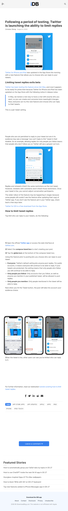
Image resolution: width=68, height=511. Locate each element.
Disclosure (32, 501)
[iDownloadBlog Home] (35, 4)
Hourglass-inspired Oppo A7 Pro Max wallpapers (22, 477)
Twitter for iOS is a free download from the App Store (26, 206)
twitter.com (9, 245)
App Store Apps (19, 404)
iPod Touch (18, 409)
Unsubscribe (49, 501)
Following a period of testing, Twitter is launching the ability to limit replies (33, 24)
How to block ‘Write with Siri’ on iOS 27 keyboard (22, 482)
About (17, 501)
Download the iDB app (34, 497)
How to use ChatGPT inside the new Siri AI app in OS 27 (25, 472)
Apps (49, 404)
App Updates (32, 404)
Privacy (40, 501)
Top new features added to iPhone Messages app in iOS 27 (26, 487)
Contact (23, 501)
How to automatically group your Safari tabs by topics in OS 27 (27, 468)
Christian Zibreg (10, 29)
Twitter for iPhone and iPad (15, 73)
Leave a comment (33, 444)
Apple (42, 404)
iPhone (9, 409)
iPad (55, 404)
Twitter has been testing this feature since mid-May (25, 87)
